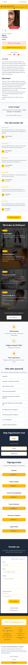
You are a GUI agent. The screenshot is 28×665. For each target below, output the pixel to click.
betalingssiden (5, 261)
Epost (4, 569)
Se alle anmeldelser (14, 217)
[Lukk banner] (26, 7)
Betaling (4, 39)
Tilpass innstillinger (14, 656)
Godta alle (14, 662)
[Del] (5, 30)
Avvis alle (14, 659)
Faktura (14, 448)
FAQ (3, 302)
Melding (5, 575)
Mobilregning (14, 453)
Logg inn (21, 631)
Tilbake (5, 2)
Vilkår (21, 628)
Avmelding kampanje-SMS (20, 638)
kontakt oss (6, 303)
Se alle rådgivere (13, 317)
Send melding (14, 601)
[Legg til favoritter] (2, 30)
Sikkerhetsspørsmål (7, 591)
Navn (4, 562)
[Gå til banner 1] (13, 8)
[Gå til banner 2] (14, 8)
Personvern (20, 629)
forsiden (23, 237)
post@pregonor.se (14, 610)
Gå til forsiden (23, 2)
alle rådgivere (18, 111)
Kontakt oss (20, 635)
